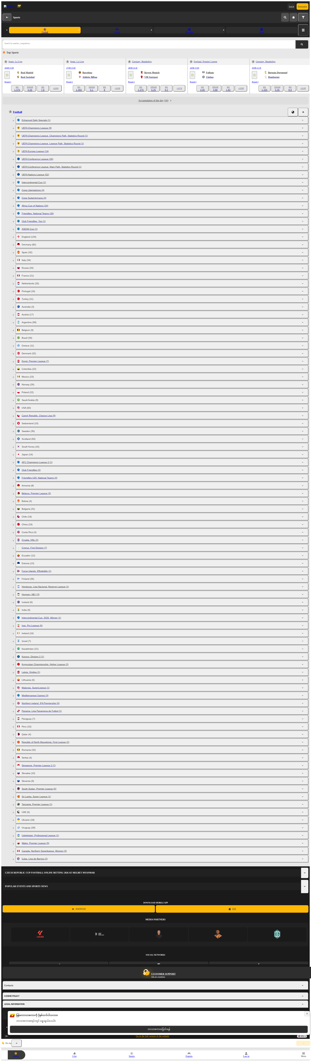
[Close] (303, 112)
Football (17, 112)
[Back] (7, 17)
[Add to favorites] (7, 75)
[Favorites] (293, 17)
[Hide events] (16, 1043)
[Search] (285, 17)
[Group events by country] (293, 112)
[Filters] (303, 17)
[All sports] (303, 30)
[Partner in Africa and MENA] (99, 934)
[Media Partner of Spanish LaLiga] (40, 934)
